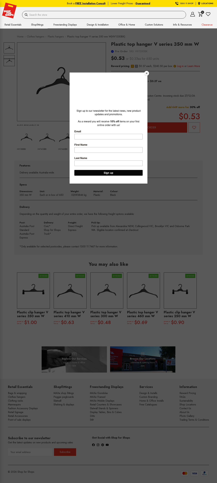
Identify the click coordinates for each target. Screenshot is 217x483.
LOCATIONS (207, 3)
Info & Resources (182, 24)
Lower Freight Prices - (130, 3)
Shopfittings (37, 24)
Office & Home (126, 24)
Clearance (207, 24)
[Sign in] (192, 15)
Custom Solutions (154, 24)
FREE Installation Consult (90, 3)
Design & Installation (98, 24)
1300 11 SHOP (186, 3)
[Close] (146, 73)
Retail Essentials (12, 24)
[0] (200, 16)
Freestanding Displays (65, 24)
